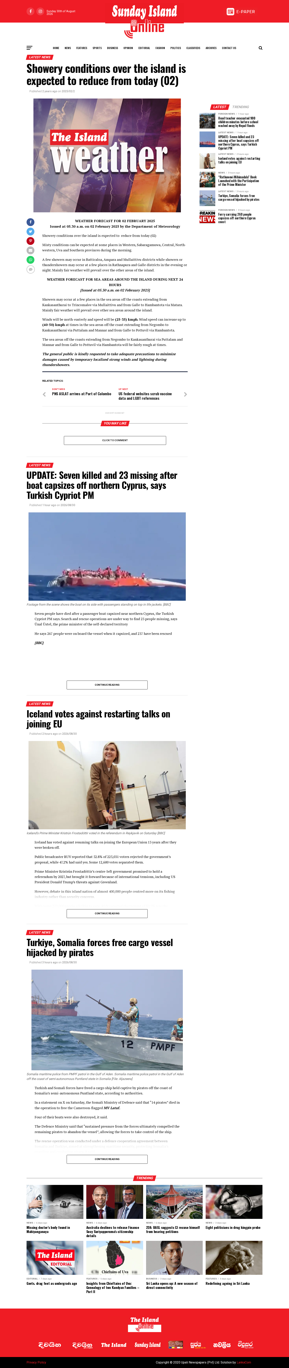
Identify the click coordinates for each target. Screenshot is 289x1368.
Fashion (160, 48)
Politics (175, 48)
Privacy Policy (36, 1362)
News (68, 48)
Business (112, 48)
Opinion (128, 48)
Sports (97, 48)
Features (81, 48)
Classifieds (193, 48)
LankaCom (244, 1362)
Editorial (144, 48)
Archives (211, 48)
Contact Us (229, 48)
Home (56, 48)
